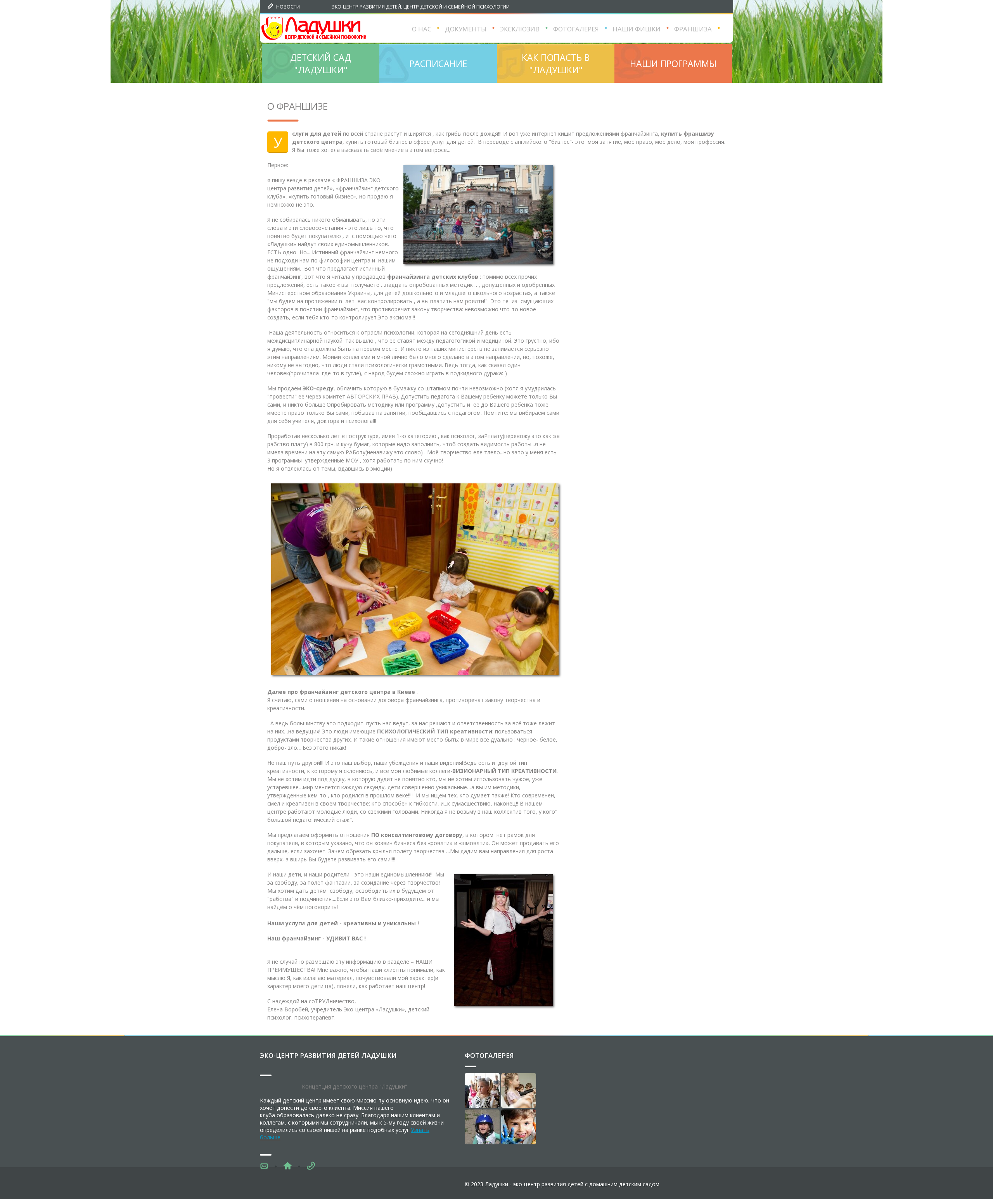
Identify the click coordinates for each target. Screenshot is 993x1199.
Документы (465, 28)
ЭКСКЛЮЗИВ (520, 28)
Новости (288, 6)
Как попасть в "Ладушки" (556, 63)
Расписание (438, 63)
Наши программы (673, 63)
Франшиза (693, 28)
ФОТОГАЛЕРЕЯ (576, 28)
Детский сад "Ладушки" (320, 63)
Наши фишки (636, 28)
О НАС (421, 28)
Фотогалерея (489, 1055)
